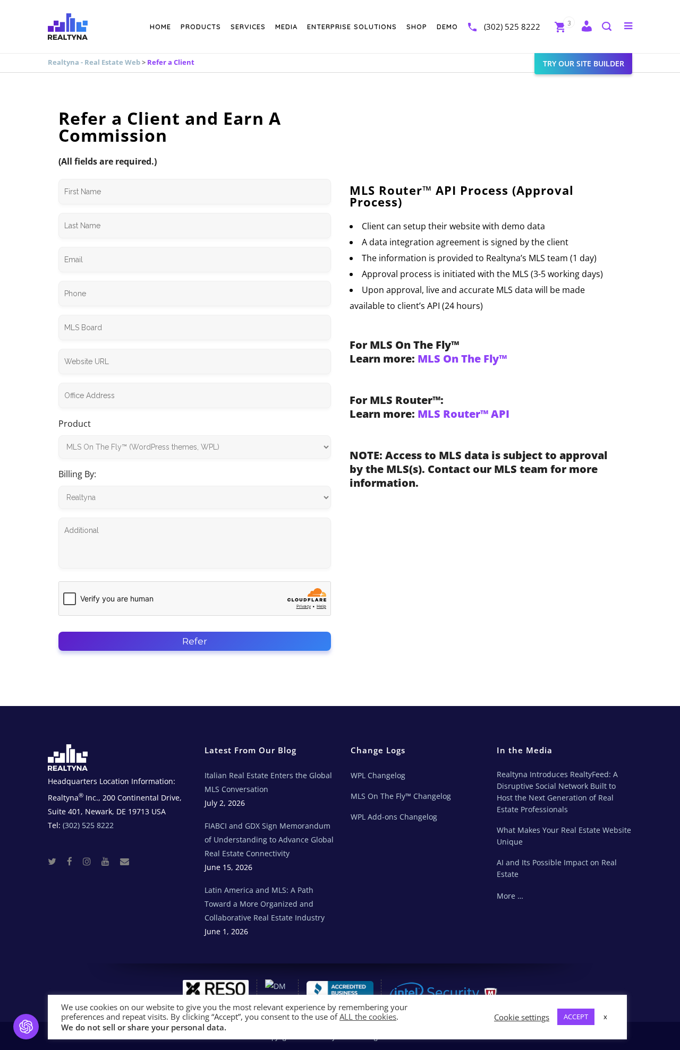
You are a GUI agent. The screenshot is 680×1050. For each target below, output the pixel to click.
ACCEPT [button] (576, 1016)
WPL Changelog (378, 775)
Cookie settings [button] (521, 1017)
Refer (194, 641)
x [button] (605, 1016)
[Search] (606, 27)
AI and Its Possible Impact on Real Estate (557, 868)
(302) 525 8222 (512, 26)
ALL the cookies (367, 1016)
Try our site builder (583, 63)
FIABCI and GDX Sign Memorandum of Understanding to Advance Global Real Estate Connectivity (269, 839)
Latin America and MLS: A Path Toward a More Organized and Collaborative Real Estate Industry (265, 904)
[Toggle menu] (626, 25)
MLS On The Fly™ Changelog (401, 796)
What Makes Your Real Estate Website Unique (564, 836)
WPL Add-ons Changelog (394, 817)
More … (510, 896)
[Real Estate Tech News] (124, 861)
